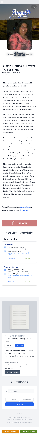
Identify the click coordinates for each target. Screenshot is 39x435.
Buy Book (20, 345)
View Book (9, 345)
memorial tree (25, 207)
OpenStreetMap (21, 422)
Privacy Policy (14, 419)
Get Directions (11, 258)
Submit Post (19, 404)
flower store (24, 210)
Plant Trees (27, 258)
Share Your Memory (12, 372)
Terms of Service (24, 419)
